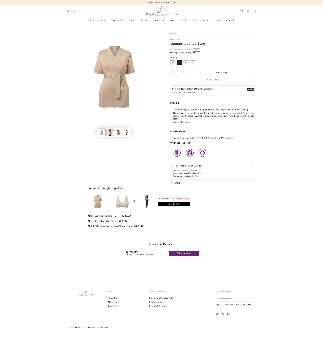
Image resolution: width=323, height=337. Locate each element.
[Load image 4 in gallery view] (126, 132)
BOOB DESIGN (175, 39)
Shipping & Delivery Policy (161, 298)
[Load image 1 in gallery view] (101, 132)
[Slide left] (94, 132)
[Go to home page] (161, 11)
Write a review (184, 253)
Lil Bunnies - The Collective (83, 327)
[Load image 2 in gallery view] (110, 132)
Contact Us (113, 306)
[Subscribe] (254, 299)
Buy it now (213, 80)
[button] (241, 11)
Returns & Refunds (158, 306)
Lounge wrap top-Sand (101, 216)
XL (194, 63)
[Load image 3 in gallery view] (118, 132)
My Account (113, 302)
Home (172, 34)
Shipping (173, 53)
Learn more (208, 89)
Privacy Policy (156, 302)
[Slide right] (134, 132)
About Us (112, 298)
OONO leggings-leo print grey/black (108, 226)
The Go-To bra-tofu (100, 221)
